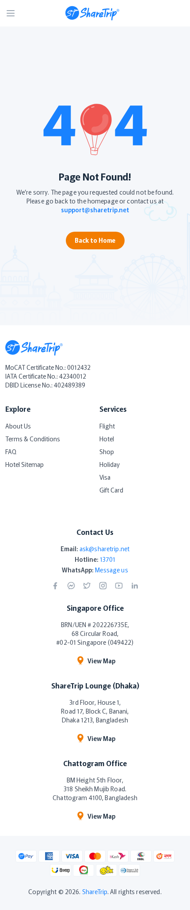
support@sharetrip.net (95, 209)
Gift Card (111, 489)
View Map (101, 660)
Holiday (109, 464)
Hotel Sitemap (24, 464)
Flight (107, 425)
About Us (18, 425)
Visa (104, 477)
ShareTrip (94, 891)
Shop (106, 451)
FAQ (10, 451)
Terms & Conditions (32, 438)
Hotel (106, 438)
